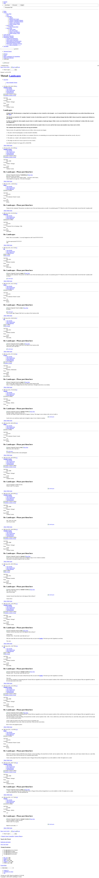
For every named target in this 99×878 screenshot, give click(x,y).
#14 (17, 564)
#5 (16, 247)
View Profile (9, 89)
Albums (11, 17)
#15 (17, 603)
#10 (17, 423)
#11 (17, 457)
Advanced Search (7, 51)
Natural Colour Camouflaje (7, 836)
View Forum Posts (10, 90)
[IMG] (4, 860)
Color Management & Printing (13, 42)
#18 (17, 729)
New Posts (8, 13)
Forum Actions (9, 25)
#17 (17, 686)
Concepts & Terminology (12, 38)
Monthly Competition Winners (16, 21)
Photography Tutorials (8, 37)
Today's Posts (12, 29)
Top (4, 873)
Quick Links (9, 28)
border (41, 638)
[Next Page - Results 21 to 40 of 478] (12, 67)
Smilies (5, 859)
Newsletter (5, 46)
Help (4, 3)
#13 (17, 529)
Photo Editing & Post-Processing (13, 41)
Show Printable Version (11, 82)
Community (9, 16)
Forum (5, 12)
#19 (17, 762)
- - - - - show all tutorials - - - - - (13, 45)
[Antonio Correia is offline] (9, 95)
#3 (16, 183)
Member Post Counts (14, 19)
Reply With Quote (8, 145)
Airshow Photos (18, 836)
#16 (17, 646)
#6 (16, 283)
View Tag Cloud (4, 844)
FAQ (7, 15)
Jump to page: (6, 69)
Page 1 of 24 (3, 67)
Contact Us (6, 870)
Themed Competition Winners (16, 20)
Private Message (10, 91)
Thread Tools (5, 79)
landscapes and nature (6, 842)
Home (4, 11)
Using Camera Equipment (12, 39)
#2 (16, 148)
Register (5, 1)
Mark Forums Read (13, 26)
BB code (5, 857)
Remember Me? (9, 7)
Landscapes (15, 75)
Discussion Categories (8, 36)
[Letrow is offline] (7, 363)
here (10, 114)
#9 (16, 389)
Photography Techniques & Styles (14, 43)
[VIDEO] (5, 861)
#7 (16, 318)
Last (16, 67)
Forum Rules (4, 865)
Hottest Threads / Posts (14, 24)
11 (8, 67)
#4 (16, 213)
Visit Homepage (10, 92)
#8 (16, 354)
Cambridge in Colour (8, 871)
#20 (17, 797)
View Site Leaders (13, 30)
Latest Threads (6, 34)
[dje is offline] (6, 255)
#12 (17, 493)
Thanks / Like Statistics (14, 23)
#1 (16, 86)
